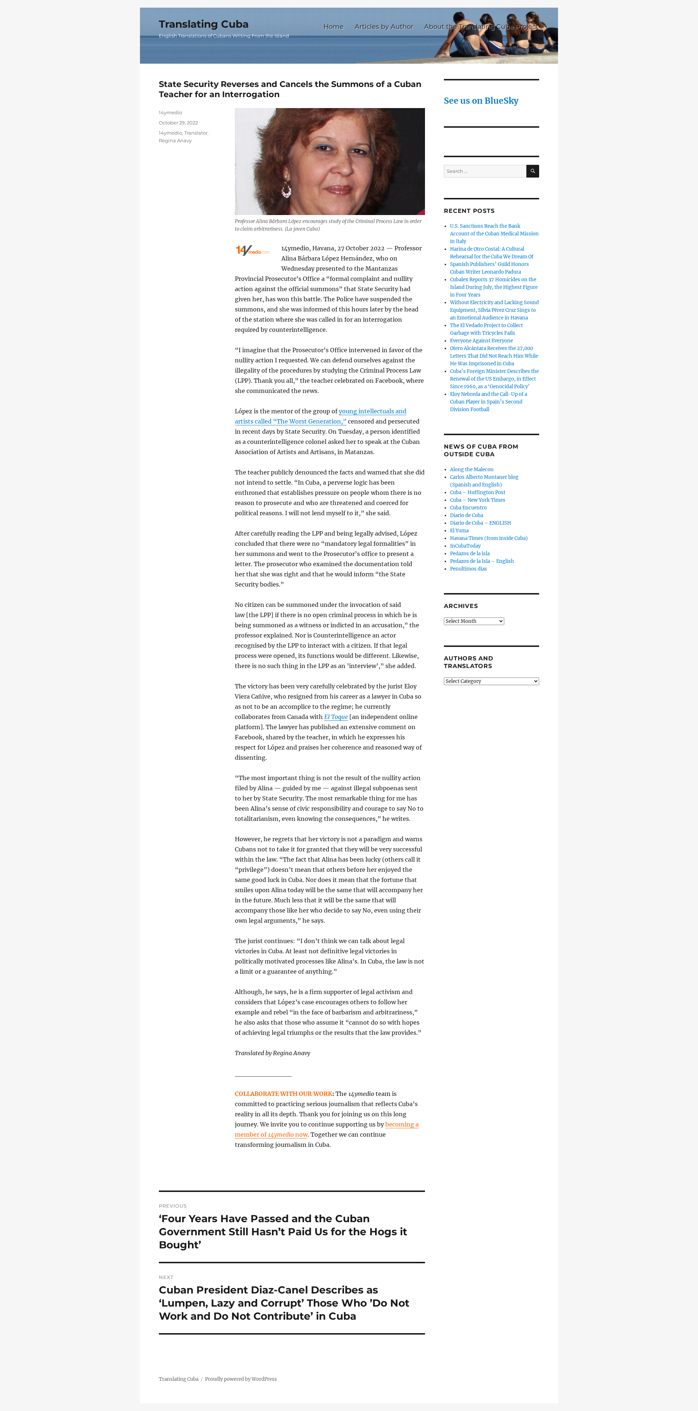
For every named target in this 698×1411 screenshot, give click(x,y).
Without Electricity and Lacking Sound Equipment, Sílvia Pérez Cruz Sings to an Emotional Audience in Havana (494, 310)
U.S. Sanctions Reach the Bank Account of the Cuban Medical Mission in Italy (494, 234)
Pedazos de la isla (470, 554)
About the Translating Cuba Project (481, 26)
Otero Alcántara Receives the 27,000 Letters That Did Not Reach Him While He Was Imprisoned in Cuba (494, 356)
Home (334, 26)
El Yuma (459, 531)
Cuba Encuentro (468, 508)
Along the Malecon (472, 469)
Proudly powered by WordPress (241, 1379)
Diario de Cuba (466, 515)
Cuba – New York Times (477, 500)
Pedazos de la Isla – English (482, 561)
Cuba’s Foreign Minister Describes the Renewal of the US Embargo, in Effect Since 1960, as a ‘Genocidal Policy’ (494, 379)
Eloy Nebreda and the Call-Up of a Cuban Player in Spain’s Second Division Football (488, 402)
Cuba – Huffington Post (477, 492)
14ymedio (170, 112)
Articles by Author (384, 26)
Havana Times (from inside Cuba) (489, 538)
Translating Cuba (204, 24)
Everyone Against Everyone (481, 341)
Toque (339, 716)
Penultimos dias (468, 569)
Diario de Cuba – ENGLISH (480, 523)
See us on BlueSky (481, 100)
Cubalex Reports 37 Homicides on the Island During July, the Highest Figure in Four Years (494, 287)
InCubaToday (465, 546)
